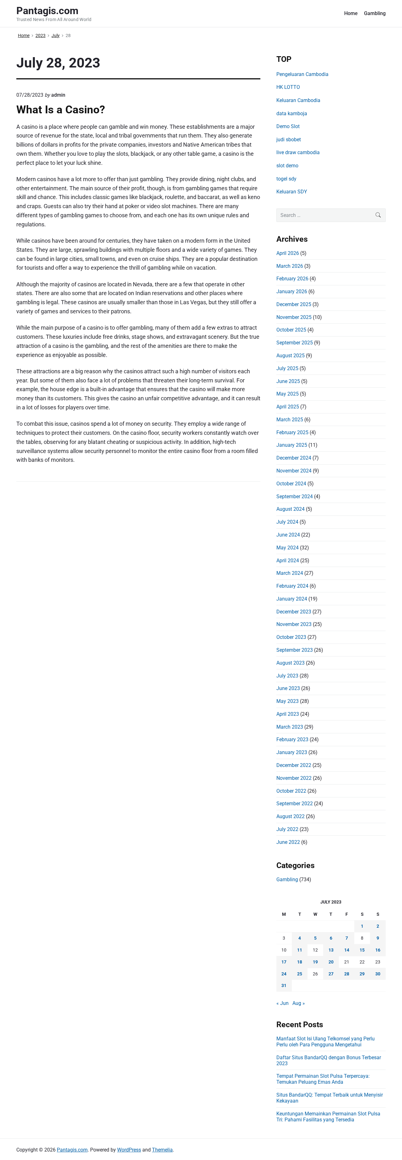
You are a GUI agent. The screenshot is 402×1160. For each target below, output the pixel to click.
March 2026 (289, 266)
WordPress (129, 1150)
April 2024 (287, 561)
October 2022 (291, 791)
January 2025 (291, 445)
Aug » (298, 1003)
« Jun (282, 1003)
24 (283, 973)
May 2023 (287, 701)
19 (315, 961)
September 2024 (294, 496)
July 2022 (287, 829)
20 (331, 961)
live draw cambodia (298, 152)
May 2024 (287, 548)
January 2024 (291, 599)
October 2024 (291, 484)
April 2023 (287, 714)
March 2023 (289, 727)
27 (331, 973)
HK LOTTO (288, 87)
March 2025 (289, 420)
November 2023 (294, 624)
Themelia (162, 1150)
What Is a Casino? (60, 109)
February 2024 (292, 586)
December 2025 (293, 304)
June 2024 (288, 535)
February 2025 (292, 432)
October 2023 (291, 637)
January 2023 (291, 752)
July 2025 (287, 368)
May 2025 (287, 394)
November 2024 (294, 471)
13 (331, 949)
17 (283, 961)
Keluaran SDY (291, 192)
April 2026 (287, 253)
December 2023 (293, 612)
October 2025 (291, 330)
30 (377, 973)
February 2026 (292, 279)
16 (377, 949)
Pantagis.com (72, 1150)
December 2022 (293, 765)
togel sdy (286, 179)
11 (299, 949)
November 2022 (294, 778)
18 (299, 961)
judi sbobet (288, 140)
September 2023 (294, 650)
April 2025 (287, 407)
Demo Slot (288, 126)
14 (346, 949)
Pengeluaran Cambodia (302, 74)
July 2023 (287, 676)
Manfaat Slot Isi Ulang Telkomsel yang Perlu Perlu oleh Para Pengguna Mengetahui (325, 1042)
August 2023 (290, 663)
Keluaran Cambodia (298, 100)
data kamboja (291, 113)
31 (283, 985)
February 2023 (292, 739)
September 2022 (294, 804)
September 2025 (294, 343)
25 (299, 973)
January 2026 (291, 291)
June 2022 (288, 842)
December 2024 (293, 458)
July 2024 (287, 522)
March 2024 (289, 573)
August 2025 (290, 356)
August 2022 (290, 816)
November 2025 (294, 317)
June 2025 (288, 381)
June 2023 (288, 688)
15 (362, 949)
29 (362, 973)
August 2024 (290, 509)
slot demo (287, 166)
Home (351, 13)
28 (346, 973)
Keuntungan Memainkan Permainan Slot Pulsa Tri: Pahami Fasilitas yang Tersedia (328, 1117)
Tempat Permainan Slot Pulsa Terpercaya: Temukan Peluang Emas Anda (323, 1079)
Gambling (375, 13)
